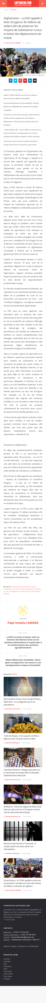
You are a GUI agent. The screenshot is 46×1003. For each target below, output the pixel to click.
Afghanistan (17, 587)
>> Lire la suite (9, 919)
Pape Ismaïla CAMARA (13, 43)
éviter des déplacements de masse (27, 589)
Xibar (5, 969)
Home (6, 10)
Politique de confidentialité (28, 946)
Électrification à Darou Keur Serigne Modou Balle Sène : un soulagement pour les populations (22, 702)
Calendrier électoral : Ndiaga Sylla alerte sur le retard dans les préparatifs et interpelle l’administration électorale (22, 772)
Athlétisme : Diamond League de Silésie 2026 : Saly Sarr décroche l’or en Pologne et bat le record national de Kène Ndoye (23, 809)
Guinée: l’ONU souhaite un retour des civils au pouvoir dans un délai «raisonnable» (20, 97)
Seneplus (7, 979)
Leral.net (7, 959)
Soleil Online (8, 974)
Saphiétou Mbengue (13, 743)
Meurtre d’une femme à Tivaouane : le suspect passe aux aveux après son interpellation (20, 846)
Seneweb (7, 961)
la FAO (6, 591)
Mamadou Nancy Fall (13, 709)
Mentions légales (10, 946)
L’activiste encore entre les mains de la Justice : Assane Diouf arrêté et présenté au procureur (21, 143)
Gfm (5, 964)
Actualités (13, 10)
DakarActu (8, 966)
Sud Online (8, 971)
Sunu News (8, 976)
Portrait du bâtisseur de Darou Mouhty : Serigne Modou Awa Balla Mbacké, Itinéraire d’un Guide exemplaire (21, 106)
